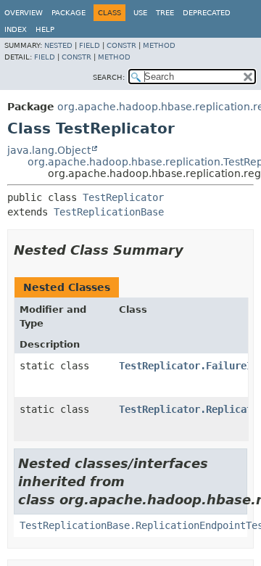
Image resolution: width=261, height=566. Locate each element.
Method (159, 45)
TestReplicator (123, 197)
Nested (58, 45)
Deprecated (207, 13)
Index (15, 29)
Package (68, 13)
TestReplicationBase (109, 212)
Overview (23, 13)
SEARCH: (109, 77)
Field (89, 45)
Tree (165, 13)
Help (45, 29)
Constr (121, 45)
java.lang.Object (49, 150)
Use (140, 13)
